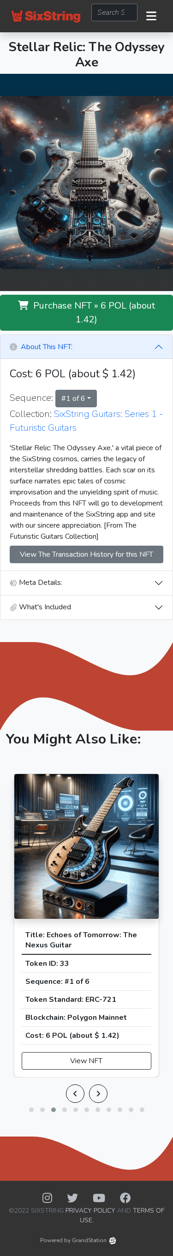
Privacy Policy (90, 1210)
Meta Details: (39, 582)
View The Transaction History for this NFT (86, 554)
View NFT (86, 1061)
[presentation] (75, 1093)
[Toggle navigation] (151, 16)
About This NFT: (44, 347)
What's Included (44, 607)
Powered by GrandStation (73, 1240)
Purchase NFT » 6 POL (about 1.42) (92, 312)
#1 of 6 (73, 398)
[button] (31, 1109)
